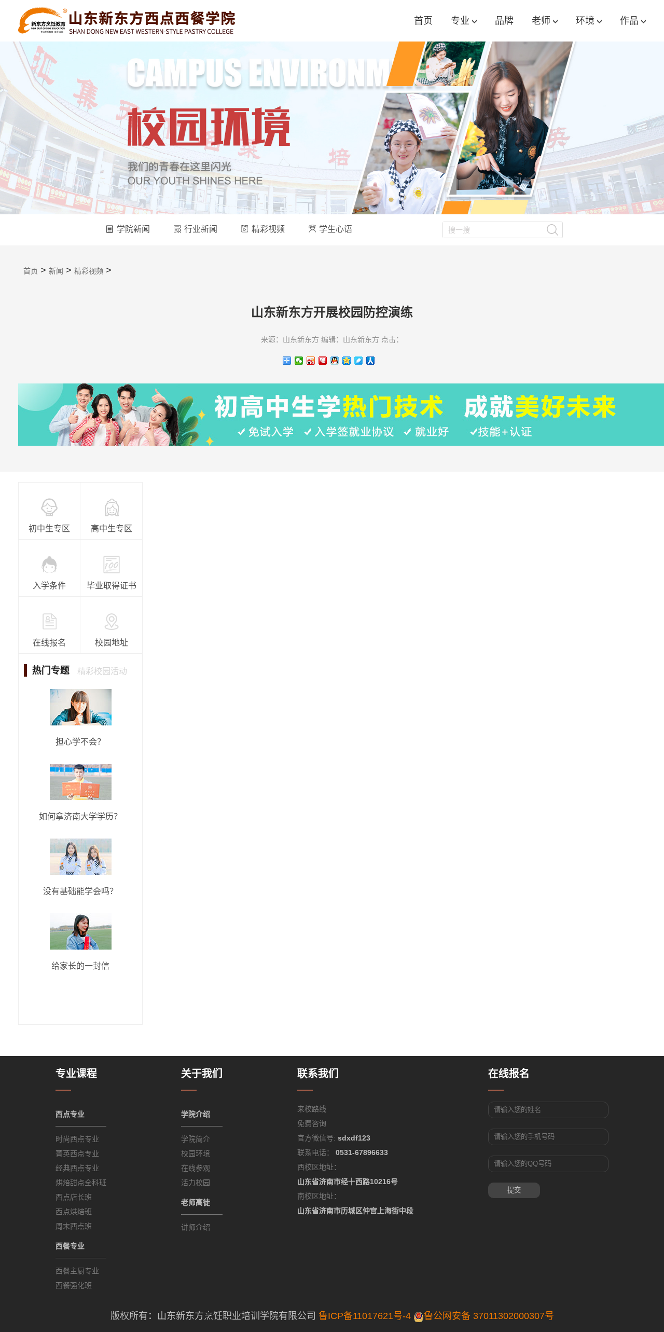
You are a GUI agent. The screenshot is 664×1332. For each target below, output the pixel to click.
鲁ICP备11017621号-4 (365, 1316)
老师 (542, 21)
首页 (423, 21)
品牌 (504, 21)
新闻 (56, 271)
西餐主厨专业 (77, 1271)
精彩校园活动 (102, 671)
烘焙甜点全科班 (81, 1182)
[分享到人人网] (370, 360)
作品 (630, 21)
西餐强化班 (74, 1285)
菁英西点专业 (77, 1153)
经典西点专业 (77, 1168)
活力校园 (195, 1182)
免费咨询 (311, 1123)
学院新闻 (133, 229)
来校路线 (311, 1109)
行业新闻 (200, 229)
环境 (586, 21)
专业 (461, 21)
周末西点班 (74, 1226)
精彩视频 (268, 229)
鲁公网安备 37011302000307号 (489, 1316)
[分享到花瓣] (323, 360)
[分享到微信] (299, 360)
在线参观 (195, 1168)
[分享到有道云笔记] (358, 360)
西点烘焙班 (74, 1211)
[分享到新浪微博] (311, 360)
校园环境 (195, 1153)
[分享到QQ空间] (346, 360)
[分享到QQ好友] (334, 360)
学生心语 (335, 229)
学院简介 (195, 1139)
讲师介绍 (195, 1227)
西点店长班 (74, 1197)
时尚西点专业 (77, 1139)
